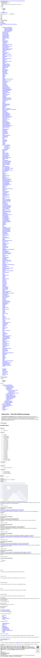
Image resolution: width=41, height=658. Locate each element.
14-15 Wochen (6, 444)
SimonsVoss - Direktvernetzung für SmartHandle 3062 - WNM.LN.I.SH (11, 510)
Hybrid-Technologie (7, 472)
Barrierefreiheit (4, 626)
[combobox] (5, 14)
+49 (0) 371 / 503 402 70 (6, 609)
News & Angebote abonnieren (5, 638)
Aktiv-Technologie (7, 471)
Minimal (4, 476)
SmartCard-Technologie (7, 473)
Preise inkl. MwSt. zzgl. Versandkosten (6, 507)
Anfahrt (3, 632)
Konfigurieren (11, 656)
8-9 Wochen (5, 456)
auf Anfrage (5, 458)
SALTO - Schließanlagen (6, 404)
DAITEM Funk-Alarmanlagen (7, 405)
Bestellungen (15, 24)
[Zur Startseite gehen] (4, 1)
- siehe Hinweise (6, 438)
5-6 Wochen (5, 453)
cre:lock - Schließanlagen (6, 403)
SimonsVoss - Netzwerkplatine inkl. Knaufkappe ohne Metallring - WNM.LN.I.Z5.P (13, 501)
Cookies (3, 631)
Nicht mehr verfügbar (7, 460)
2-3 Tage (5, 434)
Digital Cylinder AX (9, 394)
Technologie (2, 469)
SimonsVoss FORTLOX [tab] (8, 30)
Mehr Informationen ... (31, 655)
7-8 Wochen (5, 455)
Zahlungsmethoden (5, 627)
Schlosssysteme (8, 399)
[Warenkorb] (1, 25)
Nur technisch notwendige (4, 656)
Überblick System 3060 (10, 386)
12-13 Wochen (6, 442)
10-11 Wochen (6, 440)
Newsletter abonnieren (6, 618)
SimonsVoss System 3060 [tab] (8, 28)
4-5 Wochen (5, 452)
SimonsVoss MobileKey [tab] (8, 29)
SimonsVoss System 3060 (8, 385)
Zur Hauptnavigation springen (20, 0)
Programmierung (9, 388)
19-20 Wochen (6, 449)
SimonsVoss (5, 430)
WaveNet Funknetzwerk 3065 (13, 390)
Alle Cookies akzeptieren (17, 656)
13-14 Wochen (6, 443)
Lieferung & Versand (5, 628)
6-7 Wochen (5, 454)
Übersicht (2, 24)
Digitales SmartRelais (9, 398)
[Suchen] (11, 14)
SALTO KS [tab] (6, 146)
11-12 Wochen (6, 441)
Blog (3, 616)
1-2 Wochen (5, 439)
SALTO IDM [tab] (6, 148)
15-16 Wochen (6, 445)
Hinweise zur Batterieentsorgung (7, 630)
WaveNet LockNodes (11, 391)
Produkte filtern (4, 423)
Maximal (4, 478)
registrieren (4, 23)
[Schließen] (0, 657)
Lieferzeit (2, 432)
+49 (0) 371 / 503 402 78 (6, 610)
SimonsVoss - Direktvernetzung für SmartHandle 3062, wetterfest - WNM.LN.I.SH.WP (14, 544)
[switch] (3, 647)
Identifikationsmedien (9, 387)
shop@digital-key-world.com (7, 611)
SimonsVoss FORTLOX (8, 402)
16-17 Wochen (6, 446)
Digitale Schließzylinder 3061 (11, 395)
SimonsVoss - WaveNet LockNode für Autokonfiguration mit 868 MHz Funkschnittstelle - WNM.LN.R (16, 536)
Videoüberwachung (5, 406)
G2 (4, 463)
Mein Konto (4, 615)
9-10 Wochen (6, 457)
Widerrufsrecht (4, 624)
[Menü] (1, 15)
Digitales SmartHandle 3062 (10, 396)
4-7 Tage (5, 435)
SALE (3, 408)
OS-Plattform (4, 617)
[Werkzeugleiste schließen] (1, 651)
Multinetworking (9, 389)
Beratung (4, 409)
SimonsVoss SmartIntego (8, 401)
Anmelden (2, 22)
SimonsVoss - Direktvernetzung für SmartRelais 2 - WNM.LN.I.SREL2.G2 (12, 527)
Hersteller (2, 428)
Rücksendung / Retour (6, 629)
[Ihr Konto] (1, 18)
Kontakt (3, 619)
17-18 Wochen (6, 447)
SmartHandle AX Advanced (10, 397)
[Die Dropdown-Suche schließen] (13, 14)
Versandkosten (18, 642)
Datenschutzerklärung (5, 623)
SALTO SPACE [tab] (7, 145)
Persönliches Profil (7, 24)
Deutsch (4, 8)
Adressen (11, 24)
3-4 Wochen (5, 451)
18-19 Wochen (6, 448)
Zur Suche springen (12, 0)
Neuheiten (4, 407)
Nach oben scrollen (3, 654)
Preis (1, 475)
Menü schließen (4, 20)
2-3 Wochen (5, 450)
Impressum (4, 625)
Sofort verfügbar (6, 436)
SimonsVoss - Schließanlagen (7, 384)
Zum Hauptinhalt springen (4, 0)
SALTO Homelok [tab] (7, 147)
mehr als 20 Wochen (7, 459)
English (4, 9)
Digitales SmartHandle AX (10, 393)
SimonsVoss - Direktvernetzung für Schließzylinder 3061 (9, 519)
